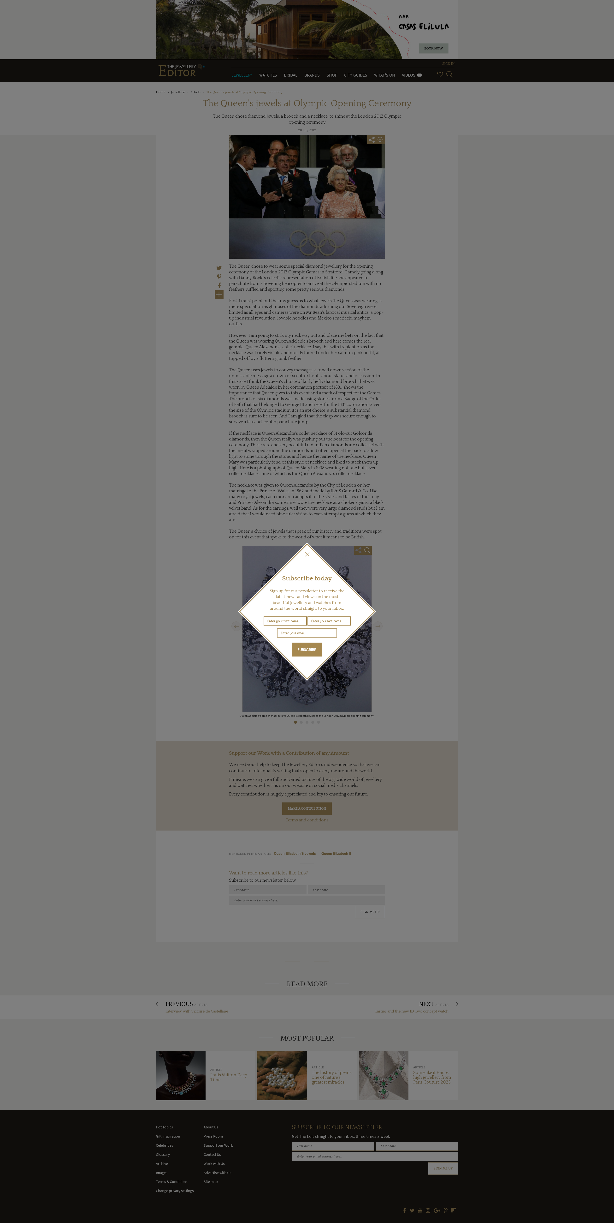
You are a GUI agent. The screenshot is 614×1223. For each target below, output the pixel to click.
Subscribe (307, 649)
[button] (307, 554)
